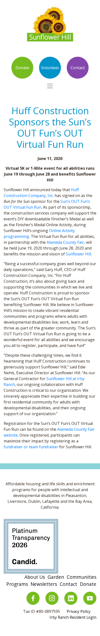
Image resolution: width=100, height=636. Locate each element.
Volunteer (50, 67)
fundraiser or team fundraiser (31, 446)
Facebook (33, 598)
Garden (56, 577)
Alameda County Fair (65, 242)
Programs (17, 584)
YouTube (89, 598)
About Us (35, 577)
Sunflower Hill (78, 254)
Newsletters (44, 584)
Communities (81, 577)
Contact (78, 67)
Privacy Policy (79, 611)
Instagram (51, 598)
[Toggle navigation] (50, 86)
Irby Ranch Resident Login (73, 617)
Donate (22, 67)
